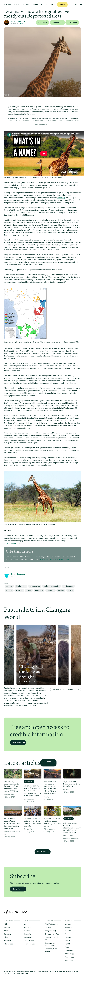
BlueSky (68, 947)
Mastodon (69, 951)
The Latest (8, 944)
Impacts (27, 934)
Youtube (68, 931)
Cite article (72, 22)
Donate (62, 4)
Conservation (35, 586)
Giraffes (19, 590)
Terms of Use (29, 944)
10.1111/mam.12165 (13, 543)
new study (61, 198)
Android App (69, 954)
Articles (44, 4)
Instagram (69, 927)
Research (50, 590)
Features (7, 4)
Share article (57, 22)
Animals (9, 586)
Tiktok (67, 941)
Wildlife (61, 590)
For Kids (48, 927)
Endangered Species (51, 586)
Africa (21, 23)
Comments (42, 22)
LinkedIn (68, 924)
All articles (47, 762)
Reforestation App (52, 934)
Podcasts (25, 4)
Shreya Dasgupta (18, 21)
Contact (27, 927)
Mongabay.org (50, 931)
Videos (16, 4)
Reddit (67, 944)
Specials (34, 4)
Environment (68, 586)
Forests (9, 590)
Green (29, 590)
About (26, 924)
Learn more (16, 743)
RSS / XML (69, 960)
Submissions (29, 941)
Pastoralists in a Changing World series (67, 689)
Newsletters (29, 937)
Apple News (69, 957)
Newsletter (16, 889)
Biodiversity (21, 586)
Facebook (68, 937)
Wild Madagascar (51, 924)
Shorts (52, 4)
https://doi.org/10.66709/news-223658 (54, 559)
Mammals (39, 590)
